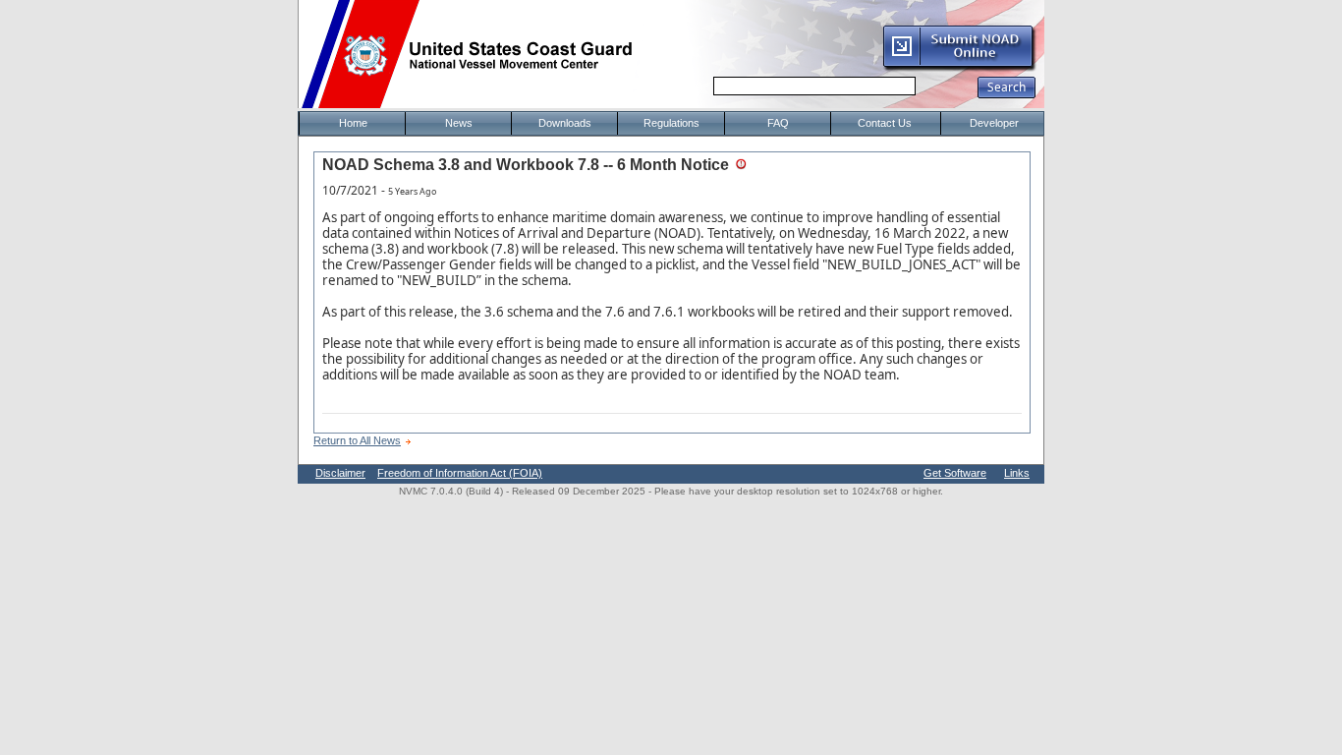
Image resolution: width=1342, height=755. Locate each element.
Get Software (954, 473)
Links (1017, 473)
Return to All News (357, 440)
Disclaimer (340, 473)
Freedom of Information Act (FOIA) (459, 473)
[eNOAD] (958, 68)
